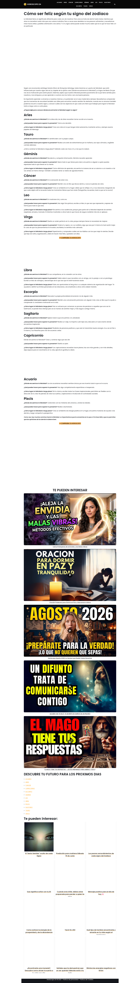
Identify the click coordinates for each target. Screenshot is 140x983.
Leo (96, 2)
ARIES (27, 782)
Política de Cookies (86, 980)
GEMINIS (28, 795)
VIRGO (27, 814)
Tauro (85, 6)
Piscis (101, 2)
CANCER (28, 785)
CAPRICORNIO (30, 789)
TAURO (27, 811)
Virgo (91, 6)
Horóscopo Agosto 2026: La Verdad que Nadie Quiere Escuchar (70, 658)
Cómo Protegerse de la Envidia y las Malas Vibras (70, 547)
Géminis (86, 2)
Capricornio (79, 2)
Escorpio (79, 6)
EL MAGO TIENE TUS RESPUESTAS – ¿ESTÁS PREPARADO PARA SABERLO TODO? (70, 769)
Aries (65, 2)
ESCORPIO (28, 792)
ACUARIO (28, 779)
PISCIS (27, 804)
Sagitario (107, 2)
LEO (26, 798)
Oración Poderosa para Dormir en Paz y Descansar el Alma (70, 602)
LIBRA (27, 801)
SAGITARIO (29, 807)
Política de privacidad (70, 980)
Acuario (59, 2)
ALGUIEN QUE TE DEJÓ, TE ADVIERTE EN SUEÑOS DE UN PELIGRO (70, 714)
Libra (92, 2)
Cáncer (70, 2)
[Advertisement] (70, 57)
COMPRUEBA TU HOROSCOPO (71, 238)
